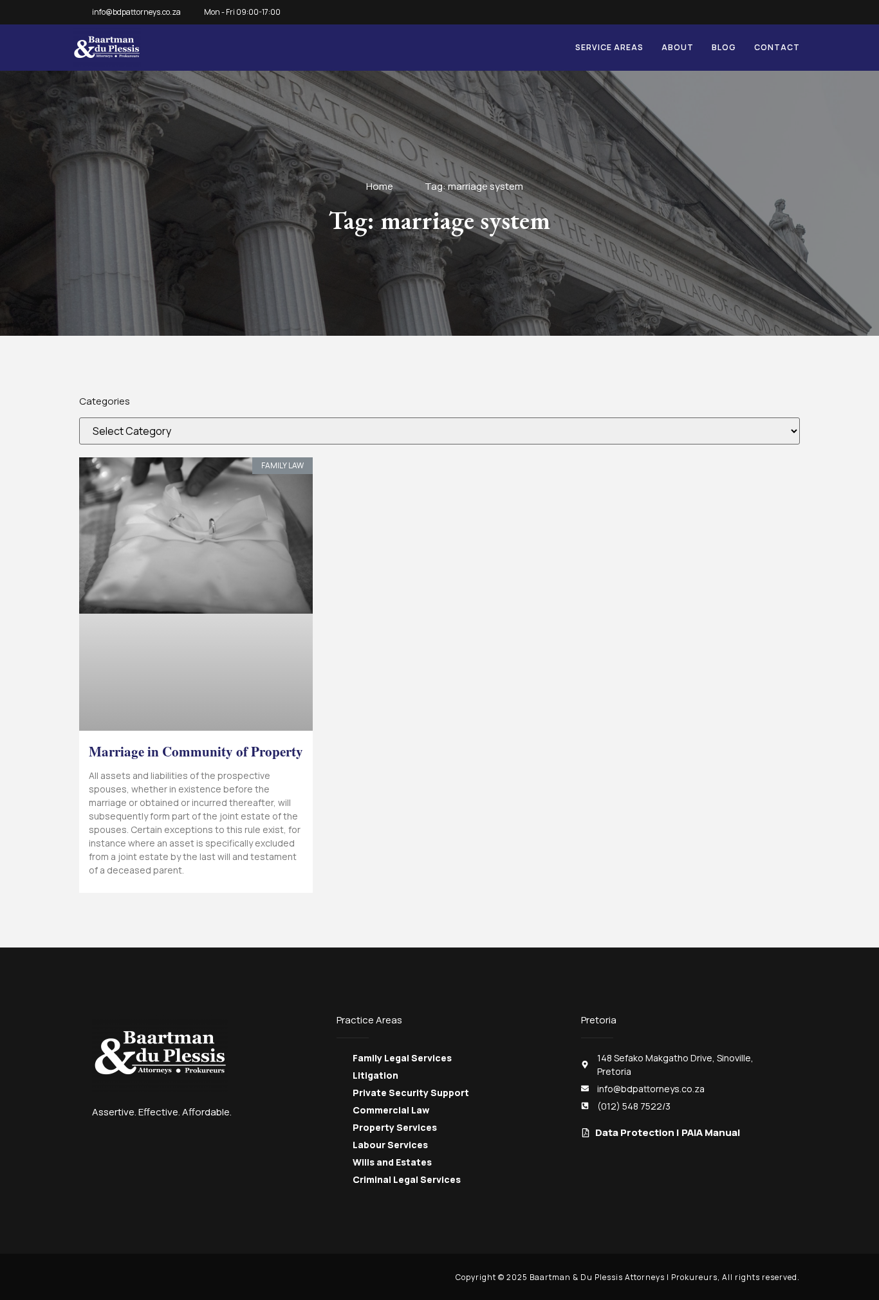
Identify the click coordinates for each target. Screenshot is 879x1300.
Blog (724, 47)
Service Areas (609, 47)
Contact (777, 47)
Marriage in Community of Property (196, 751)
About (678, 47)
